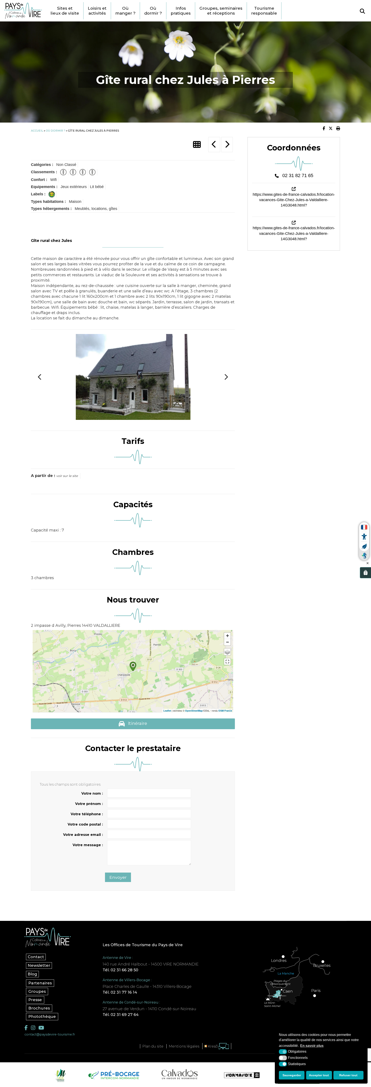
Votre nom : (92, 793)
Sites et (64, 11)
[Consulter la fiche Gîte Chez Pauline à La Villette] (214, 144)
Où (125, 11)
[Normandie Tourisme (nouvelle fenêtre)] (239, 1075)
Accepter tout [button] (319, 1075)
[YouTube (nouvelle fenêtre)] (41, 1028)
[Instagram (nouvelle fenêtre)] (33, 1028)
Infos (181, 11)
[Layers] (227, 651)
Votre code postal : (85, 824)
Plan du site (152, 1046)
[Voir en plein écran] (227, 661)
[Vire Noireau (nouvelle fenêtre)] (59, 1075)
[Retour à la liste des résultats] (197, 144)
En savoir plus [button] (312, 1046)
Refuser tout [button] (348, 1075)
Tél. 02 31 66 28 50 (120, 970)
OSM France (225, 710)
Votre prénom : (89, 804)
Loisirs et (97, 11)
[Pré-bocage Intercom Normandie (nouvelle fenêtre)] (113, 1075)
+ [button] (227, 635)
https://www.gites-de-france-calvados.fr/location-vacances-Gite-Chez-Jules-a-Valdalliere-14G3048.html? (294, 199)
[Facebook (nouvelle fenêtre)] (26, 1028)
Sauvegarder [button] (292, 1075)
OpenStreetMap (194, 710)
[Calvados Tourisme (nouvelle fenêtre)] (179, 1074)
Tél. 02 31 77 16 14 (120, 992)
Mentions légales (184, 1046)
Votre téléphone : (87, 814)
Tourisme (264, 11)
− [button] (227, 642)
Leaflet (167, 710)
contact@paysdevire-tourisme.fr (49, 1034)
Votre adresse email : (83, 834)
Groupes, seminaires (220, 11)
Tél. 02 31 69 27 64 (121, 1014)
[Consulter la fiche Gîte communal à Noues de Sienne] (227, 144)
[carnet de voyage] (365, 572)
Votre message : (88, 845)
